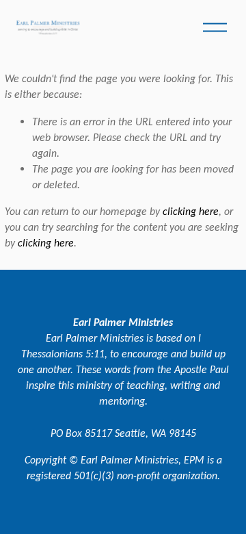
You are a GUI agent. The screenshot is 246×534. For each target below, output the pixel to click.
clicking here (191, 211)
